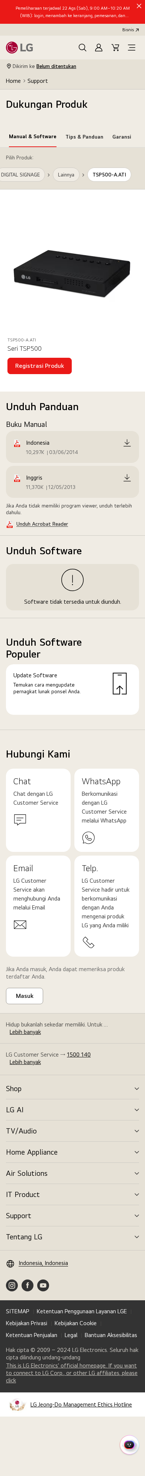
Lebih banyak (25, 1031)
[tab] (33, 138)
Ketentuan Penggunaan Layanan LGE (82, 1311)
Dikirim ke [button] (44, 66)
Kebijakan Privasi (26, 1323)
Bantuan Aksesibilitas (111, 1335)
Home (13, 80)
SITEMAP (17, 1311)
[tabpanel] (72, 438)
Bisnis (128, 29)
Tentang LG (24, 1236)
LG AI (14, 1109)
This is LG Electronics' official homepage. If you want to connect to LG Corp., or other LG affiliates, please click (72, 1373)
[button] (82, 47)
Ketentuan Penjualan (31, 1335)
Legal (71, 1335)
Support (38, 80)
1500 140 (79, 1054)
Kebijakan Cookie (76, 1323)
